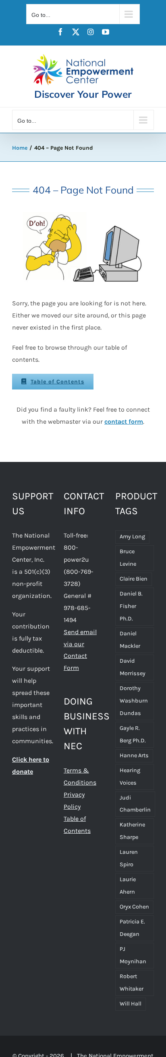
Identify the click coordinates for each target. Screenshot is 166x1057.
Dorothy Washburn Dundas (134, 701)
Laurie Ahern (128, 885)
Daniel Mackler (130, 639)
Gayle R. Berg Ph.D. (133, 734)
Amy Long (132, 536)
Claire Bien (133, 578)
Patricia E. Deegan (132, 927)
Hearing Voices (130, 776)
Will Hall (130, 1003)
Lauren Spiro (129, 858)
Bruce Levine (128, 557)
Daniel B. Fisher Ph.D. (131, 606)
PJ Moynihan (133, 955)
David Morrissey (132, 667)
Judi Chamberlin (135, 804)
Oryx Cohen (134, 906)
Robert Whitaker (131, 982)
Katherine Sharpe (132, 831)
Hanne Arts (134, 755)
